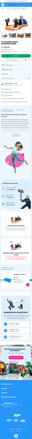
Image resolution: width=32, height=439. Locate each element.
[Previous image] (3, 21)
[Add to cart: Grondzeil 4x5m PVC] (28, 284)
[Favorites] (25, 4)
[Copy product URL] (25, 60)
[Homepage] (2, 4)
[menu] (6, 4)
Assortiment (8, 8)
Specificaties (20, 110)
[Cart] (29, 4)
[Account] (22, 4)
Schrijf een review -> (9, 406)
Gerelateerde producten (7, 267)
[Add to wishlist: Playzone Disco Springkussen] (29, 60)
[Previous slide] (1, 280)
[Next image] (29, 21)
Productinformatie (7, 110)
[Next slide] (31, 280)
